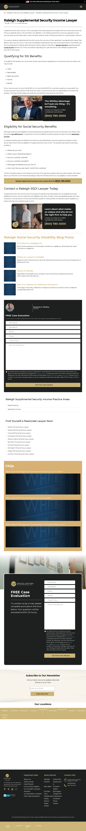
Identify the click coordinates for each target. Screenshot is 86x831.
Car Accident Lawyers (32, 789)
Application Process (14, 409)
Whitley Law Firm (41, 373)
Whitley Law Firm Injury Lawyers (30, 817)
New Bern (47, 786)
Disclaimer (19, 825)
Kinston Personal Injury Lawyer (18, 427)
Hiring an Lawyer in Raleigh (30, 257)
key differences (17, 134)
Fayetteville (48, 796)
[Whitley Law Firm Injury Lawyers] (11, 7)
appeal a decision (62, 45)
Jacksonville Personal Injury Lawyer (20, 430)
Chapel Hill (57, 794)
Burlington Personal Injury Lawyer (19, 448)
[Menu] (81, 6)
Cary (45, 794)
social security (9, 47)
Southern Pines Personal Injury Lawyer (21, 454)
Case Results (29, 784)
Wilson (55, 803)
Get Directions (71, 783)
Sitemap (39, 825)
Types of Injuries (25, 271)
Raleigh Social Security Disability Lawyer (21, 13)
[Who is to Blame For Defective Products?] (10, 289)
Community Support (31, 786)
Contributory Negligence (29, 243)
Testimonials (29, 782)
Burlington (57, 791)
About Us (27, 779)
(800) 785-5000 (55, 116)
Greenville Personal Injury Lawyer (19, 433)
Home (4, 12)
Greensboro (57, 796)
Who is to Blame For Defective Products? (37, 284)
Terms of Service (54, 375)
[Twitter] (8, 789)
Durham (47, 791)
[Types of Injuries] (10, 276)
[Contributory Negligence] (10, 248)
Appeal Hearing (13, 405)
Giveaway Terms (28, 826)
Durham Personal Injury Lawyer (18, 445)
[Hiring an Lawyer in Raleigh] (10, 262)
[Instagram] (16, 789)
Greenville (57, 779)
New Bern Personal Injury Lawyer (19, 442)
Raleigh (47, 779)
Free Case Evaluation (32, 796)
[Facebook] (5, 789)
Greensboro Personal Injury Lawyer (20, 436)
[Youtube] (12, 789)
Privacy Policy (64, 375)
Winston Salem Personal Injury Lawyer (21, 439)
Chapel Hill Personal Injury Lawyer (19, 451)
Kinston (47, 782)
